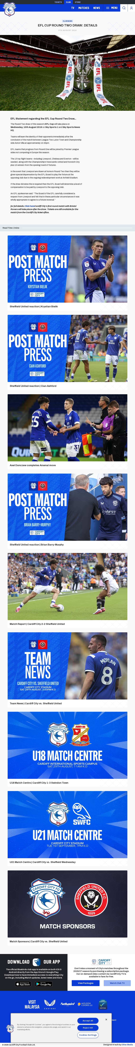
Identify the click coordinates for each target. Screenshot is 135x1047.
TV (72, 8)
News (96, 8)
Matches (83, 8)
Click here (29, 206)
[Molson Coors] (85, 1004)
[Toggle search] (124, 8)
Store (78, 2)
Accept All (88, 1021)
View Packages (85, 983)
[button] (10, 1029)
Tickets (58, 2)
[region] (61, 1028)
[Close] (106, 1019)
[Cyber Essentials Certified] (103, 1004)
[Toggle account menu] (131, 8)
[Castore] (50, 1004)
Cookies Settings (88, 1035)
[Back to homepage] (9, 9)
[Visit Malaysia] (32, 1004)
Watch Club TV (117, 983)
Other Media (127, 1045)
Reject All (88, 1028)
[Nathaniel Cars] (67, 1004)
